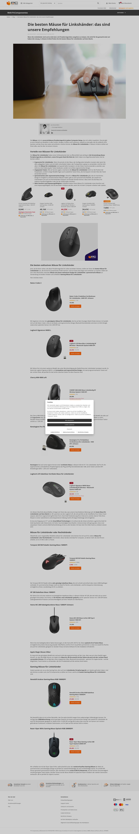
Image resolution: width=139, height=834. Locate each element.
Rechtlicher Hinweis (83, 432)
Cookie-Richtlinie (55, 432)
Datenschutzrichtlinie (68, 432)
